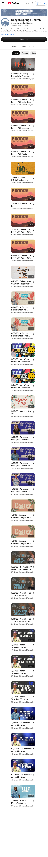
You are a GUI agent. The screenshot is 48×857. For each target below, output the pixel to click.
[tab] (14, 46)
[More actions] (33, 74)
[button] (33, 46)
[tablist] (24, 46)
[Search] (27, 3)
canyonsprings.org (9, 34)
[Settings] (32, 3)
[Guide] (3, 3)
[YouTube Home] (13, 3)
